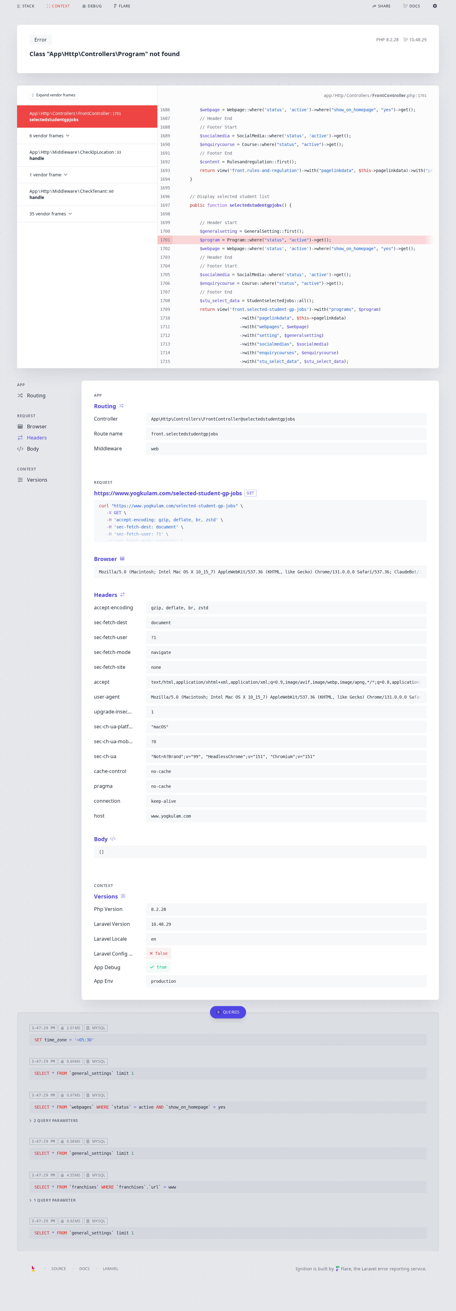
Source (58, 1268)
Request (26, 415)
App (21, 384)
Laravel (110, 1268)
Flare (346, 1269)
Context (26, 469)
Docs (84, 1268)
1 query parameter (55, 1200)
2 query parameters (56, 1120)
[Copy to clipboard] (419, 419)
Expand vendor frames (55, 95)
